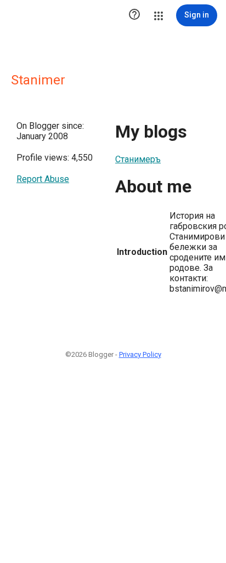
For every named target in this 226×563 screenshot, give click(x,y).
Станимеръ (138, 159)
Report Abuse (42, 179)
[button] (134, 15)
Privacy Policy (140, 354)
